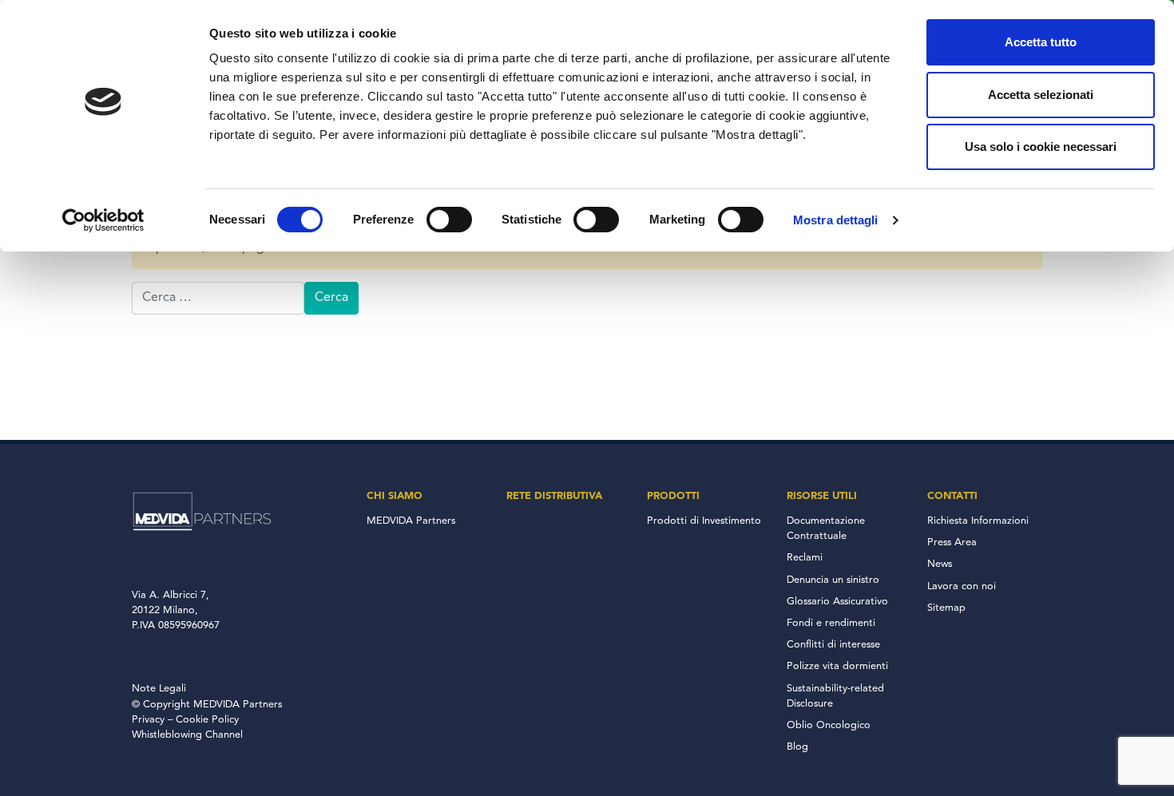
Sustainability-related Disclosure (835, 696)
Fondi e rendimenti (831, 623)
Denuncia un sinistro (833, 580)
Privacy (148, 720)
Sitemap (946, 608)
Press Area (952, 542)
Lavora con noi (961, 586)
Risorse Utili (822, 496)
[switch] (449, 219)
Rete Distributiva (554, 496)
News (939, 564)
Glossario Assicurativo (837, 601)
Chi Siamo (394, 496)
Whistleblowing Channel (187, 735)
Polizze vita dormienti (837, 666)
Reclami (805, 557)
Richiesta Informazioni (978, 521)
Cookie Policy (207, 720)
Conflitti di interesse (833, 645)
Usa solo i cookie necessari (1040, 146)
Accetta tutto (1041, 42)
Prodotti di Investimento (704, 521)
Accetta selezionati (1040, 94)
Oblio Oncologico (829, 725)
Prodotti (673, 496)
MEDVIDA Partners (411, 521)
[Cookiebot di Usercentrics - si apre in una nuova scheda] (103, 220)
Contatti (952, 496)
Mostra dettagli (836, 220)
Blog (797, 747)
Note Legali (159, 688)
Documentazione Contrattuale (826, 528)
